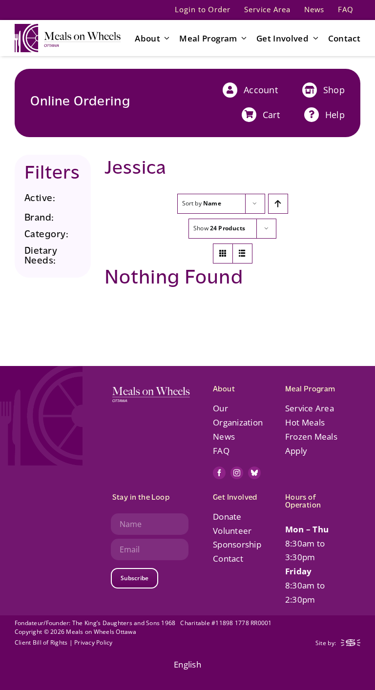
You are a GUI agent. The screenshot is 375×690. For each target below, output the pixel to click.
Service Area (309, 408)
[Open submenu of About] (165, 38)
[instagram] (236, 473)
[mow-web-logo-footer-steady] (350, 643)
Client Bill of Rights (41, 642)
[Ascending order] (278, 203)
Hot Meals (305, 422)
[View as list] (242, 253)
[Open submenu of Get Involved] (313, 38)
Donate (227, 516)
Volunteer (232, 530)
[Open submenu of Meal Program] (242, 38)
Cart (271, 115)
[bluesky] (254, 473)
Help (335, 115)
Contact (228, 558)
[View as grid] (222, 253)
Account (261, 90)
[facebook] (219, 473)
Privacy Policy (93, 642)
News (224, 436)
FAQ (221, 450)
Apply (296, 450)
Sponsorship (237, 544)
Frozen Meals (311, 436)
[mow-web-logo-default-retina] (68, 28)
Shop (334, 90)
